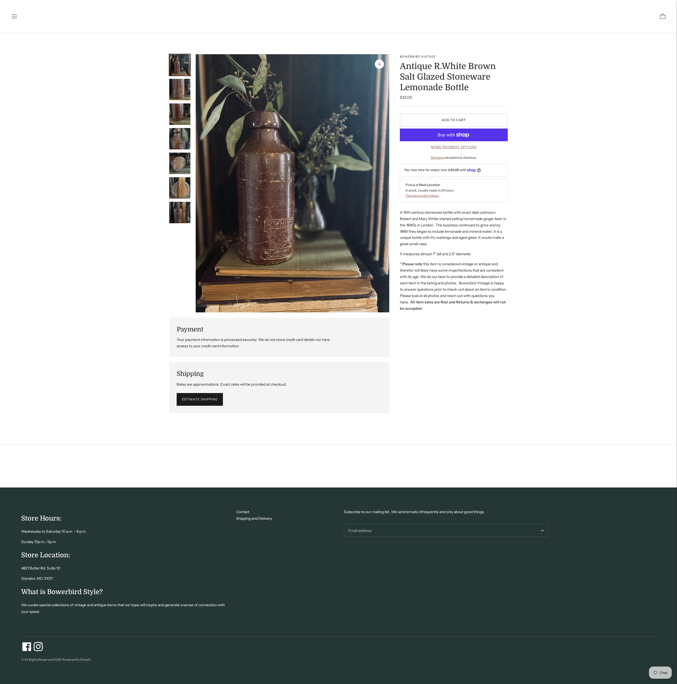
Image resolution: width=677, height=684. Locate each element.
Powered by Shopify (76, 660)
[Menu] (14, 16)
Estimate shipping (200, 399)
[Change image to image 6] (179, 188)
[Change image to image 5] (179, 163)
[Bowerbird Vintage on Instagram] (38, 649)
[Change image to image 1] (179, 65)
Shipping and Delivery (254, 518)
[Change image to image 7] (179, 212)
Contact (242, 511)
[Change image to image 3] (179, 114)
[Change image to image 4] (179, 138)
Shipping (437, 157)
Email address (359, 524)
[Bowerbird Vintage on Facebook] (26, 649)
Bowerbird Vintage (418, 56)
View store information (422, 196)
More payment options (454, 147)
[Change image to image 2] (179, 89)
